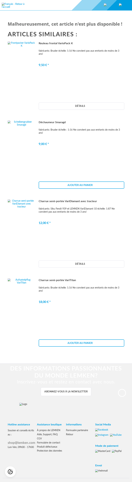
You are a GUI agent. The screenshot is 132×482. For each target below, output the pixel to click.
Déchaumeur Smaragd (52, 122)
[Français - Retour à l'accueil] (14, 7)
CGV (39, 438)
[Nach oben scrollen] (122, 393)
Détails (80, 106)
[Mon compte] (105, 5)
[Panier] (120, 5)
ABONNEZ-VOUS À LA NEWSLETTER (66, 391)
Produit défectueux (47, 447)
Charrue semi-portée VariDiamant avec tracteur (68, 201)
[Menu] (88, 5)
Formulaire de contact (48, 443)
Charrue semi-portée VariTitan (57, 280)
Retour (69, 434)
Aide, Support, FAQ (47, 434)
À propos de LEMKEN (48, 430)
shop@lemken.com (21, 442)
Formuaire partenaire (77, 430)
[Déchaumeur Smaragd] (21, 158)
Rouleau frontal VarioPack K (56, 43)
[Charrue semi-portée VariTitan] (21, 316)
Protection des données (49, 451)
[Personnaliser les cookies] (10, 472)
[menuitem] (124, 5)
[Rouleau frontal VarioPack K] (21, 79)
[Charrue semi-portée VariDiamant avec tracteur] (21, 237)
